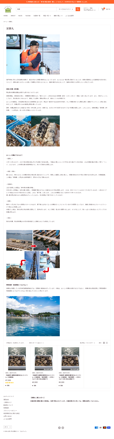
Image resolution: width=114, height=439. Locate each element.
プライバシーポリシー (10, 410)
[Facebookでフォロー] (59, 428)
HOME (6, 15)
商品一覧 (46, 15)
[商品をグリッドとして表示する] (104, 343)
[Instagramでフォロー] (63, 428)
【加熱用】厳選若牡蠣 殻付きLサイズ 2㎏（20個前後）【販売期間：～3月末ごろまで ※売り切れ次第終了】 (43, 377)
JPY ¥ (6, 427)
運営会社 (6, 399)
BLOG (20, 15)
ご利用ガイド (8, 402)
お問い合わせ (8, 416)
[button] (9, 382)
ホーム (5, 21)
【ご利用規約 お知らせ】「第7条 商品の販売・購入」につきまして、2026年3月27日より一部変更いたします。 (57, 1)
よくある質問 (70, 15)
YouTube (27, 15)
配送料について (8, 405)
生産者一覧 (37, 15)
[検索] (78, 9)
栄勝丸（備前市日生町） (11, 372)
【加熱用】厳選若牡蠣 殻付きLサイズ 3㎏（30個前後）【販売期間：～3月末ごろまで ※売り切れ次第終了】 (70, 377)
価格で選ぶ (57, 15)
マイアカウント (89, 10)
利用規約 (6, 408)
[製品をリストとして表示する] (107, 343)
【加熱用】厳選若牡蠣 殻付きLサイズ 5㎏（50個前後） (16, 376)
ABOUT (13, 15)
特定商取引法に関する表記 (12, 413)
